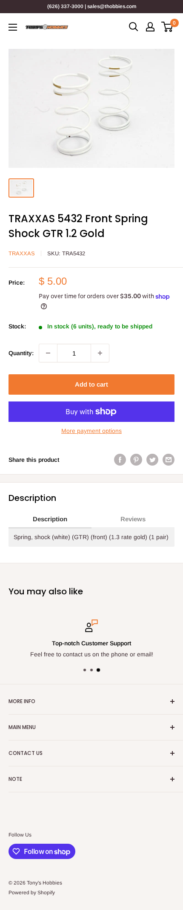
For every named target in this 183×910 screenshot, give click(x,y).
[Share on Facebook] (120, 460)
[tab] (50, 519)
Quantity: (21, 353)
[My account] (150, 26)
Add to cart (91, 384)
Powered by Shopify (32, 893)
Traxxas (22, 253)
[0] (167, 27)
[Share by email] (168, 460)
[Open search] (133, 26)
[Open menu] (13, 27)
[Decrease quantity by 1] (48, 353)
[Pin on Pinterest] (136, 460)
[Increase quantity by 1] (100, 353)
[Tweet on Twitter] (152, 460)
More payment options (91, 430)
